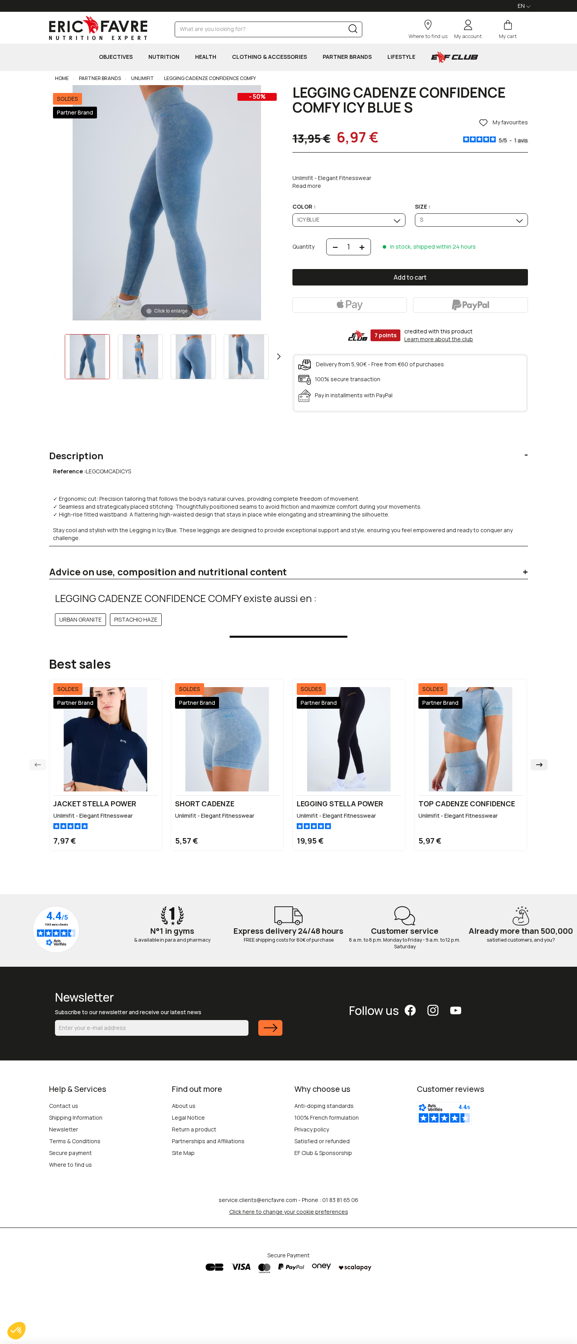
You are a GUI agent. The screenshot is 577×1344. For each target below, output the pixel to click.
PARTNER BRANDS (347, 56)
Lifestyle (401, 56)
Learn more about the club (438, 339)
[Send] (270, 1033)
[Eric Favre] (98, 28)
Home (62, 78)
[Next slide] (539, 765)
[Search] (353, 30)
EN (522, 5)
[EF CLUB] (454, 57)
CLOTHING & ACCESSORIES (269, 56)
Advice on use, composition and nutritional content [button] (168, 572)
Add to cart (410, 277)
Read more (306, 185)
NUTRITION (163, 56)
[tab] (288, 450)
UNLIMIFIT (142, 78)
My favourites (509, 122)
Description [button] (76, 456)
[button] (16, 1330)
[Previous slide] (37, 765)
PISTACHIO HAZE (135, 619)
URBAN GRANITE (80, 619)
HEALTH (205, 56)
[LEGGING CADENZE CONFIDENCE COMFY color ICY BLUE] (87, 356)
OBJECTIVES (116, 56)
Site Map (183, 1153)
